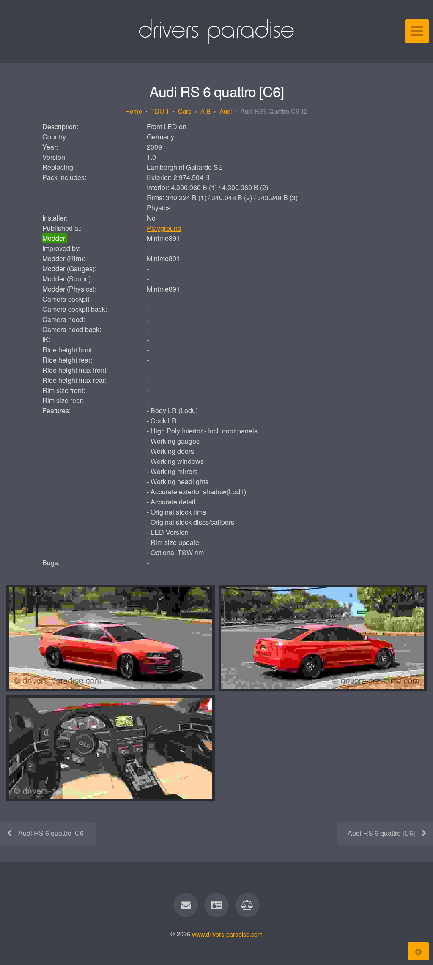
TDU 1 (160, 110)
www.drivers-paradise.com (227, 933)
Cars (185, 110)
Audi (225, 110)
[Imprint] (216, 905)
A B (205, 110)
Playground (164, 228)
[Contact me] (185, 905)
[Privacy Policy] (248, 905)
